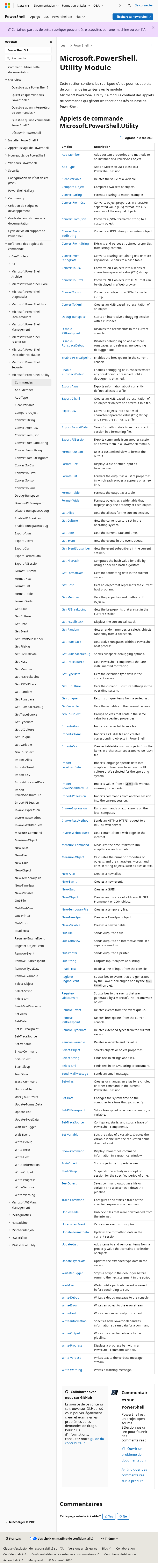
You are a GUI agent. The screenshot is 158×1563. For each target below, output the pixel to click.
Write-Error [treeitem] (22, 1150)
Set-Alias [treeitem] (21, 1014)
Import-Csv (69, 746)
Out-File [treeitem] (20, 900)
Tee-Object (69, 1183)
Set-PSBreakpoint (73, 1110)
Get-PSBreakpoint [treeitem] (27, 677)
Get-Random (70, 629)
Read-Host (69, 969)
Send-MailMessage (75, 1073)
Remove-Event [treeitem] (24, 953)
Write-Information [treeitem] (27, 1165)
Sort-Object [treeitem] (22, 1059)
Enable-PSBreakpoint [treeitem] (29, 518)
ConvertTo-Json (72, 292)
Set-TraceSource (73, 1122)
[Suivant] (120, 5)
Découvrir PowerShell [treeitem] (26, 133)
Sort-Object (69, 1163)
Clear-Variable (71, 179)
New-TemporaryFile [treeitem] (28, 878)
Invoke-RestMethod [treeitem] (28, 818)
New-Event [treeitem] (22, 855)
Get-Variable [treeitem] (23, 745)
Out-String (69, 961)
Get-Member (70, 597)
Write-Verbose (71, 1358)
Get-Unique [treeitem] (23, 737)
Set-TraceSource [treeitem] (26, 1036)
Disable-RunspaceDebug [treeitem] (32, 511)
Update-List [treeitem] (23, 1112)
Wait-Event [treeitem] (22, 1134)
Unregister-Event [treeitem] (26, 1097)
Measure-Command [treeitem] (28, 833)
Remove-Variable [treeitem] (26, 976)
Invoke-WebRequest (75, 833)
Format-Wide (70, 500)
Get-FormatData (73, 573)
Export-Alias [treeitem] (23, 533)
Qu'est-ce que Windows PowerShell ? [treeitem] (28, 97)
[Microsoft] (7, 5)
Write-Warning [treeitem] (25, 1195)
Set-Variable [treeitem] (23, 1044)
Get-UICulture (71, 686)
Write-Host (69, 1313)
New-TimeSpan (72, 917)
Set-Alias (68, 1081)
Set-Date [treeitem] (21, 1021)
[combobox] (28, 50)
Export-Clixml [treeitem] (24, 541)
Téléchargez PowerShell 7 (133, 17)
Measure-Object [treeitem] (26, 840)
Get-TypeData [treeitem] (24, 722)
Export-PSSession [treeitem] (26, 563)
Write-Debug (70, 1297)
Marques (34, 1560)
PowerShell (81, 45)
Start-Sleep (69, 1171)
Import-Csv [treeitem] (22, 775)
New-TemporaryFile (75, 909)
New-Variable (71, 925)
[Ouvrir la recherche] (129, 5)
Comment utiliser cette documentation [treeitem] (24, 69)
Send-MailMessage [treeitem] (28, 1006)
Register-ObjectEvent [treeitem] (29, 946)
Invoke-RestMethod (75, 820)
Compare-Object (73, 187)
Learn (65, 45)
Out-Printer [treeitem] (22, 916)
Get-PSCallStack (72, 622)
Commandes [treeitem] (24, 382)
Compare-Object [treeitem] (26, 413)
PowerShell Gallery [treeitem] (21, 190)
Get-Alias (68, 513)
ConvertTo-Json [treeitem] (25, 480)
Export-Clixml (71, 398)
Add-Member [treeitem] (24, 390)
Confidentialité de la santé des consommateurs (63, 1554)
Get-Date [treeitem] (21, 624)
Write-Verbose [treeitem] (24, 1187)
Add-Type (68, 167)
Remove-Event (71, 1010)
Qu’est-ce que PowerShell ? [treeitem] (30, 87)
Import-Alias (70, 726)
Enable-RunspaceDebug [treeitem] (31, 526)
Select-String (70, 1058)
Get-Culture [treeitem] (23, 616)
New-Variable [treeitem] (24, 893)
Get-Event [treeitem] (21, 631)
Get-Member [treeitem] (23, 669)
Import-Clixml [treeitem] (24, 767)
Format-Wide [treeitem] (24, 601)
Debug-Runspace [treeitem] (27, 495)
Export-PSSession (73, 439)
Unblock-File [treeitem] (23, 1089)
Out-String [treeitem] (22, 923)
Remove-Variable (73, 1042)
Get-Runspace (71, 642)
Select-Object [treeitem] (24, 984)
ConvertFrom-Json (74, 219)
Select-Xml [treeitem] (22, 999)
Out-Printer (69, 953)
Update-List (70, 1244)
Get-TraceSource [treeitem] (26, 714)
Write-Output (71, 1333)
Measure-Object (73, 857)
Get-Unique (70, 698)
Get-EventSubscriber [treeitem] (29, 639)
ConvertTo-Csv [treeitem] (24, 465)
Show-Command (73, 1151)
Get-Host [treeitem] (21, 661)
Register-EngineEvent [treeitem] (30, 938)
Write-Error (69, 1305)
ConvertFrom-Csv (73, 202)
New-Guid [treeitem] (22, 863)
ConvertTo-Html (72, 280)
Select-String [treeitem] (24, 991)
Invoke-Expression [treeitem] (27, 810)
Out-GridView (71, 941)
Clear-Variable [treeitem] (24, 405)
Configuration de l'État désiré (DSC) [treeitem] (28, 180)
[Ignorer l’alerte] (153, 27)
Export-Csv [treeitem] (22, 548)
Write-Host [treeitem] (22, 1157)
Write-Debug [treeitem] (24, 1142)
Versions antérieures (83, 1548)
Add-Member (71, 155)
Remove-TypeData (74, 1030)
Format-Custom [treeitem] (25, 571)
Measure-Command (75, 845)
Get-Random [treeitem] (23, 692)
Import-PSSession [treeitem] (27, 802)
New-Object (70, 897)
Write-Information (74, 1321)
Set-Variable (70, 1134)
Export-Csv (69, 411)
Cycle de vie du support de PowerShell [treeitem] (26, 233)
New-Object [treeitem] (23, 870)
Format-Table (71, 493)
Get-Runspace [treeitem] (24, 699)
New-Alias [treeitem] (22, 848)
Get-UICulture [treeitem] (24, 729)
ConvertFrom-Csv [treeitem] (26, 428)
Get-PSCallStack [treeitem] (25, 684)
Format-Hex (70, 464)
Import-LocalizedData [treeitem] (29, 782)
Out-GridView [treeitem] (24, 908)
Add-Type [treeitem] (21, 397)
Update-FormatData (75, 1232)
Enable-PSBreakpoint (76, 358)
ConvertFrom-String (75, 243)
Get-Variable (70, 706)
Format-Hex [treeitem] (23, 579)
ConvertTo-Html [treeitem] (25, 473)
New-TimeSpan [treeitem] (25, 885)
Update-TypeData (74, 1261)
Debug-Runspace (74, 317)
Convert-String (72, 195)
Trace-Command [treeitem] (26, 1082)
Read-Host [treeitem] (22, 931)
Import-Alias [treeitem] (23, 760)
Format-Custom (72, 452)
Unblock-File (70, 1212)
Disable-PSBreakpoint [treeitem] (29, 503)
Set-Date (67, 1098)
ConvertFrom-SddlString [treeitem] (31, 443)
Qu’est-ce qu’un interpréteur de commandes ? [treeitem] (31, 110)
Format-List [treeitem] (22, 586)
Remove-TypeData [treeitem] (27, 968)
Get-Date (68, 533)
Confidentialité (13, 1554)
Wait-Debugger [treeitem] (25, 1127)
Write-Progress (72, 1345)
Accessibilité (11, 1560)
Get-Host (68, 585)
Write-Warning (72, 1370)
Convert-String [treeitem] (25, 420)
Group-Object (71, 714)
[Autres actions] (151, 45)
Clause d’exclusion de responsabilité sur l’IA (33, 1548)
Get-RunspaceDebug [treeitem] (29, 707)
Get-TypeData (71, 674)
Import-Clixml (71, 734)
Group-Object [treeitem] (24, 752)
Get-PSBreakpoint (74, 609)
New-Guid (69, 889)
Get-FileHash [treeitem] (23, 646)
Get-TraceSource (73, 662)
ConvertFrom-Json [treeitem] (27, 435)
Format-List (69, 476)
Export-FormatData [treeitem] (28, 556)
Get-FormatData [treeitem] (26, 654)
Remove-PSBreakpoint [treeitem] (30, 961)
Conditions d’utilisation (120, 1554)
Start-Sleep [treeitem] (22, 1066)
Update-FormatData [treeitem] (28, 1104)
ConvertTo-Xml (72, 304)
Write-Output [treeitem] (24, 1172)
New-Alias (69, 874)
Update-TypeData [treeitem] (27, 1119)
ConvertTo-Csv (71, 268)
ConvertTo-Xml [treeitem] (25, 488)
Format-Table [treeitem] (24, 594)
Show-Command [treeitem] (26, 1051)
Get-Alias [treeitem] (21, 609)
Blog (105, 1548)
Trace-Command (73, 1200)
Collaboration (125, 1548)
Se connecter (144, 5)
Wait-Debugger (72, 1273)
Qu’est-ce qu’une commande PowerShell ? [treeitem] (31, 122)
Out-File (67, 933)
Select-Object (71, 1050)
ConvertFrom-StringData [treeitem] (31, 458)
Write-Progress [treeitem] (25, 1180)
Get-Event (68, 541)
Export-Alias (70, 386)
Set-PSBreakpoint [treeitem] (26, 1029)
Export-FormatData (75, 427)
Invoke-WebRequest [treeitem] (28, 825)
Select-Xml (69, 1066)
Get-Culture (70, 520)
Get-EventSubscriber (76, 548)
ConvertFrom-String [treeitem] (28, 450)
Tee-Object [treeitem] (22, 1074)
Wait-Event (69, 1285)
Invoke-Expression (74, 808)
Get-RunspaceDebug (76, 654)
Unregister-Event (73, 1224)
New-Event (69, 881)
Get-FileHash (70, 561)
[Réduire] (51, 42)
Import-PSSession (74, 796)
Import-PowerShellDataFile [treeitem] (28, 792)
